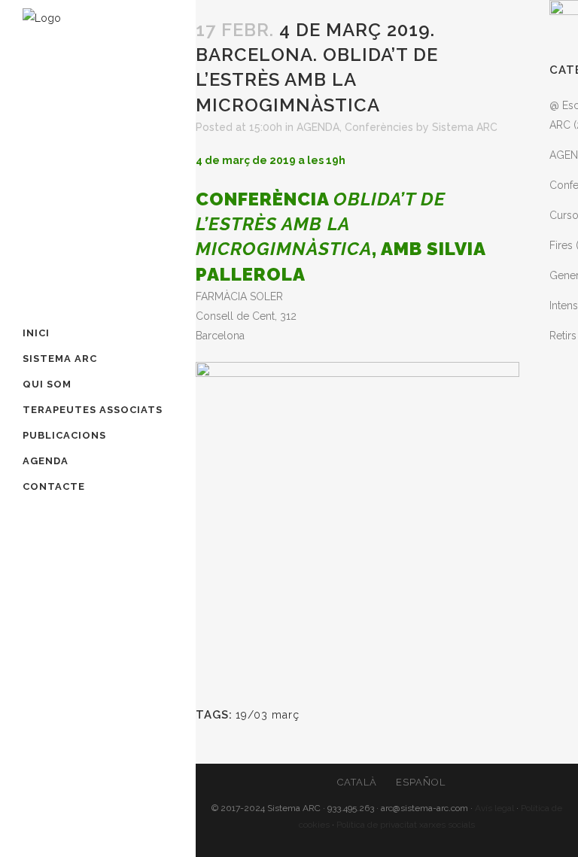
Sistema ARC (464, 127)
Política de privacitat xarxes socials (405, 824)
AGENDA (318, 127)
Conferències (379, 127)
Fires (561, 245)
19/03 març (268, 715)
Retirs (562, 336)
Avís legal (494, 808)
